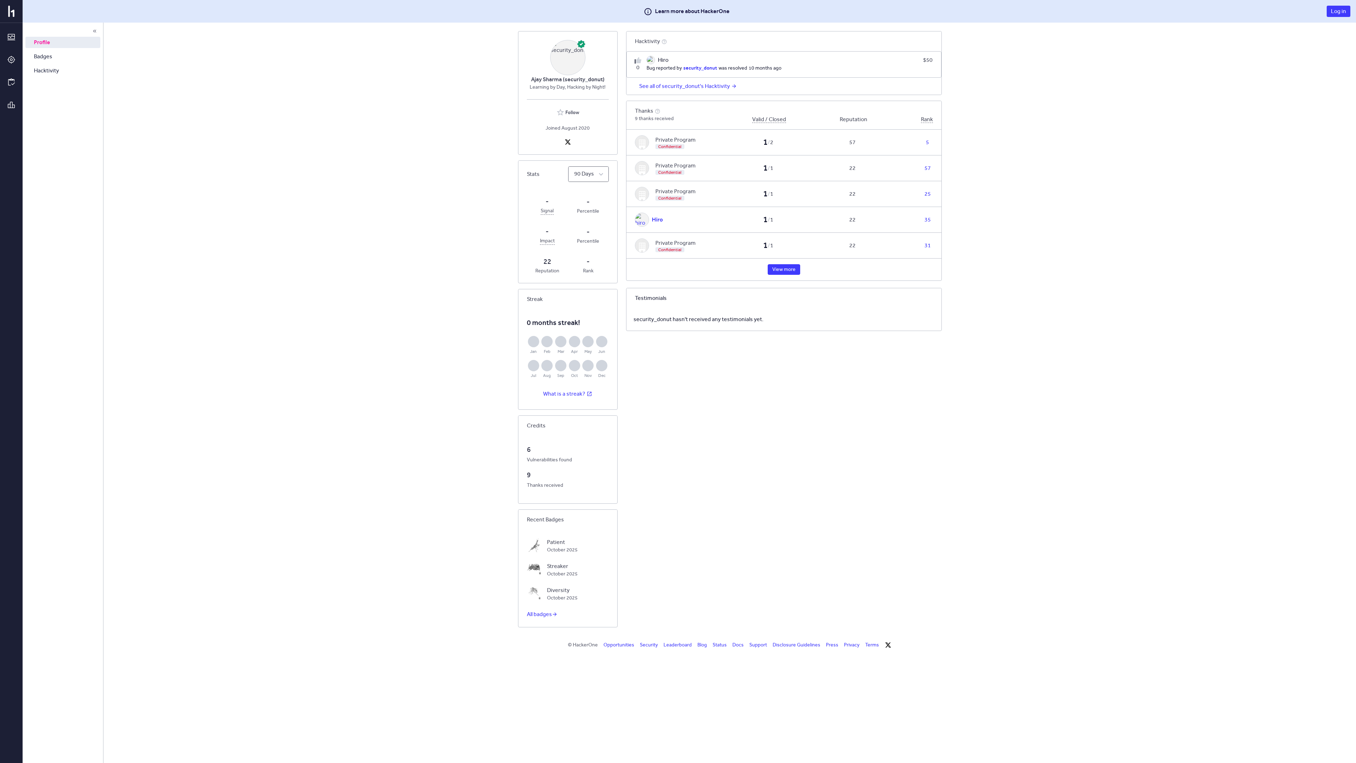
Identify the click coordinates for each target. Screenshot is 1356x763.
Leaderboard (678, 645)
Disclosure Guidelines (796, 645)
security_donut (700, 68)
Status (720, 645)
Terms (872, 645)
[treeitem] (62, 42)
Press (832, 645)
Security (649, 645)
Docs (738, 645)
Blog (702, 645)
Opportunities (618, 645)
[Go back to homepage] (11, 11)
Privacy (852, 645)
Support (758, 645)
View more (784, 269)
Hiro (657, 219)
